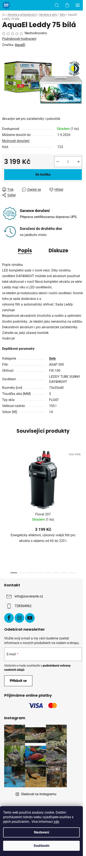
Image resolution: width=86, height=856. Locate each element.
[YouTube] (30, 618)
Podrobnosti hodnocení (19, 39)
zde (56, 822)
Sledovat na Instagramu (38, 794)
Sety (52, 358)
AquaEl (20, 45)
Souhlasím (41, 846)
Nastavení (41, 832)
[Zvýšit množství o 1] (78, 161)
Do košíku (43, 174)
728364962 (23, 606)
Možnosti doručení (15, 141)
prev (4, 477)
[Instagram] (19, 618)
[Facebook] (9, 618)
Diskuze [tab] (58, 250)
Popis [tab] (25, 250)
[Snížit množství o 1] (57, 161)
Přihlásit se (18, 681)
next (81, 477)
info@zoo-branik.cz (29, 596)
